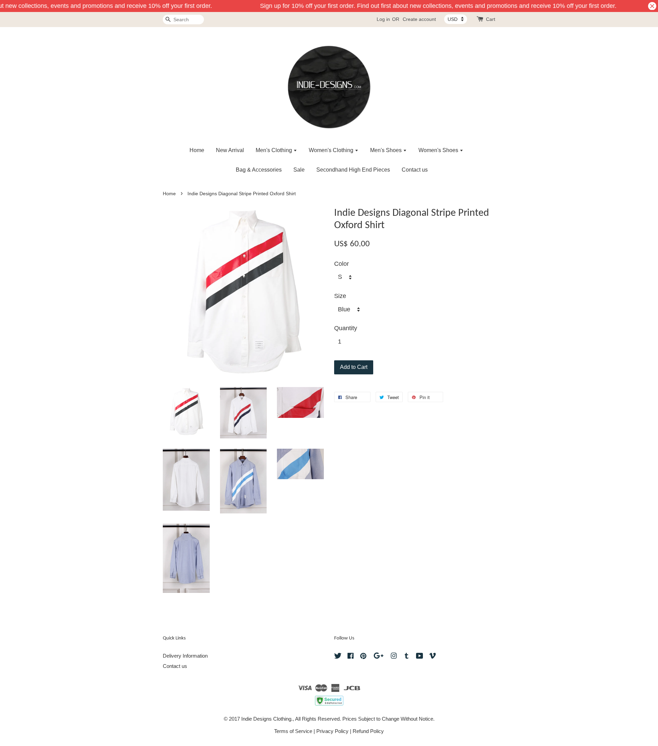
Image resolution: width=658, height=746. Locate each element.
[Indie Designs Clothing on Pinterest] (363, 657)
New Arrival (230, 150)
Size (340, 296)
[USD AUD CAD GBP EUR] (455, 19)
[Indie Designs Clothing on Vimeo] (432, 657)
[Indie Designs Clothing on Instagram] (394, 657)
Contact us (415, 170)
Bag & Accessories (259, 170)
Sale (299, 170)
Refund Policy (368, 731)
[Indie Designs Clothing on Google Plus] (378, 657)
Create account (419, 19)
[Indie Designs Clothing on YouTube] (420, 657)
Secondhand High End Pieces (353, 170)
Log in (383, 19)
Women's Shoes (439, 150)
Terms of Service (293, 731)
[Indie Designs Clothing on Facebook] (350, 657)
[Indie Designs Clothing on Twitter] (338, 657)
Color (341, 263)
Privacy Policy (332, 731)
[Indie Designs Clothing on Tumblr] (407, 657)
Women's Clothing (332, 150)
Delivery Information (185, 656)
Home (197, 150)
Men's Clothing (274, 150)
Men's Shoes (386, 150)
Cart (490, 19)
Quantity (345, 328)
